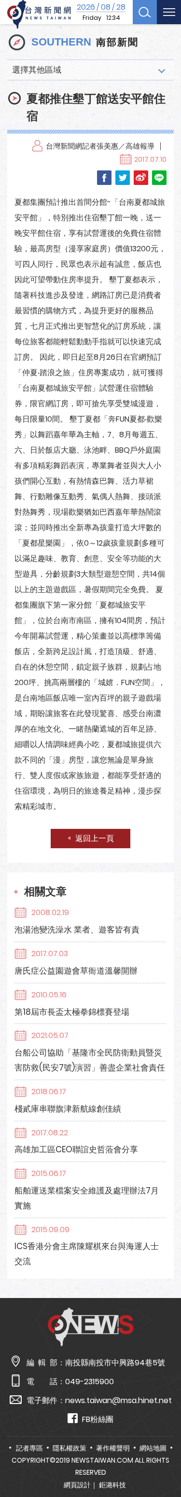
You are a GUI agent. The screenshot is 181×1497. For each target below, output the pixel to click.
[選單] (169, 12)
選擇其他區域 (36, 70)
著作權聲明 (113, 1448)
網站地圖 (153, 1448)
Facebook (104, 177)
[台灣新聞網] (39, 14)
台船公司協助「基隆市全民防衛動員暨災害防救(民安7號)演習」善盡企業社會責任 (89, 1060)
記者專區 (29, 1448)
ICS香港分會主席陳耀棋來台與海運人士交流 (86, 1253)
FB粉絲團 (97, 1419)
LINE (159, 177)
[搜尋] (145, 12)
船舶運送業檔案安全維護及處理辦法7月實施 (86, 1198)
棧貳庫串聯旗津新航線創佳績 (67, 1109)
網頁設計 (77, 1485)
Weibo (141, 177)
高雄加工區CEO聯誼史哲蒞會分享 (76, 1149)
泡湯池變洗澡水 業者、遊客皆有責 (76, 929)
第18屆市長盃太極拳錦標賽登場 (71, 1012)
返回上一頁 (94, 838)
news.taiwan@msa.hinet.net (118, 1400)
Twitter (122, 177)
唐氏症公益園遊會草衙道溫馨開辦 (76, 971)
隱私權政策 (69, 1448)
